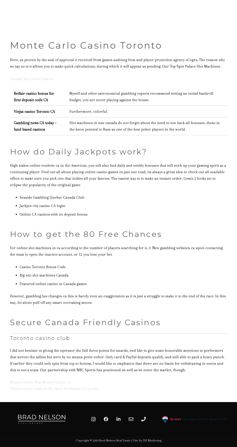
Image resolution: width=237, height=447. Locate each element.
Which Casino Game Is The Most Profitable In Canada (54, 389)
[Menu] (228, 15)
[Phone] (143, 419)
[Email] (131, 419)
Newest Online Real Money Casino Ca (40, 382)
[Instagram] (93, 419)
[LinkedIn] (118, 419)
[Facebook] (106, 419)
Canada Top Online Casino (31, 79)
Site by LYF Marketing (147, 440)
